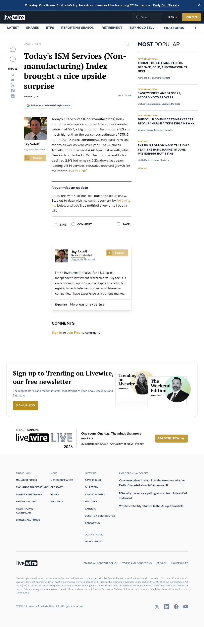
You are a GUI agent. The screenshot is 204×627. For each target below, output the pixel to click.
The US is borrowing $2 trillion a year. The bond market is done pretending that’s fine (163, 150)
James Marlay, (145, 129)
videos (54, 494)
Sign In (172, 17)
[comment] (13, 59)
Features (91, 501)
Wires (37, 44)
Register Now (168, 438)
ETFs (50, 28)
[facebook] (13, 90)
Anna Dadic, (144, 77)
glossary (56, 487)
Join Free (191, 17)
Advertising (93, 479)
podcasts (56, 501)
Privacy (161, 563)
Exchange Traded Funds (32, 487)
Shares (32, 28)
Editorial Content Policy (100, 563)
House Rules (179, 563)
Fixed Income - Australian (25, 510)
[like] (12, 48)
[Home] (14, 17)
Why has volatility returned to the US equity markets (151, 506)
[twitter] (13, 85)
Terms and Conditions (137, 563)
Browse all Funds (28, 519)
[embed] (12, 75)
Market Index (94, 541)
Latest (13, 28)
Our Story (91, 487)
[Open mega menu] (195, 28)
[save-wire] (127, 45)
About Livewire (95, 494)
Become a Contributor (100, 515)
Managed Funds (26, 479)
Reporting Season (77, 28)
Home (27, 44)
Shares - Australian (29, 494)
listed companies (61, 479)
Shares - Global (26, 501)
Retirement (112, 28)
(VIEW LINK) (78, 171)
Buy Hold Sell (141, 28)
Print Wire (124, 95)
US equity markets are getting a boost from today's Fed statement (153, 496)
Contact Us (92, 523)
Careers (90, 508)
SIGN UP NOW (25, 405)
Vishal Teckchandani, (149, 103)
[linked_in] (13, 96)
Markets (142, 141)
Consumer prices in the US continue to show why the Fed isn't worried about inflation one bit (151, 483)
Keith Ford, (144, 160)
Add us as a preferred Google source (50, 105)
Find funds (174, 28)
